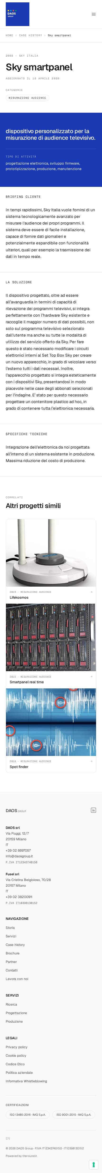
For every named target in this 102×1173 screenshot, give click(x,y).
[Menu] (93, 14)
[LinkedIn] (93, 810)
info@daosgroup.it (19, 856)
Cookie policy (16, 1055)
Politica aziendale (19, 1072)
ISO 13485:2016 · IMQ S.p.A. (28, 1115)
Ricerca (11, 1004)
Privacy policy (17, 1047)
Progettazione (16, 1013)
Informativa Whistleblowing (26, 1081)
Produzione (14, 1021)
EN (8, 1138)
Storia (10, 928)
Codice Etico (15, 1064)
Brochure (12, 953)
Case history (30, 35)
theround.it (29, 1156)
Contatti (12, 970)
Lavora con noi (17, 979)
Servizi (11, 936)
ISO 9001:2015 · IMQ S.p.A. (73, 1115)
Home (9, 35)
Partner (11, 962)
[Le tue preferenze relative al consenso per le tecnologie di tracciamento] (93, 1164)
